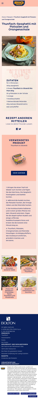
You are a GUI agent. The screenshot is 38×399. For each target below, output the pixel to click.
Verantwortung (8, 362)
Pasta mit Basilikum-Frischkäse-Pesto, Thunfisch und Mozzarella (9, 293)
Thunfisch (4, 335)
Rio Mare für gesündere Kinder (11, 351)
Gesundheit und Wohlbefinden (14, 344)
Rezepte (9, 17)
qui (26, 380)
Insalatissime (5, 337)
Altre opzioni (32, 396)
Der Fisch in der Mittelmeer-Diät (12, 346)
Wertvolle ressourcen (8, 349)
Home (4, 17)
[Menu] (2, 3)
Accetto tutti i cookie (13, 393)
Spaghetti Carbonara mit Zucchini (28, 290)
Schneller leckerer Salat (9, 269)
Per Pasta (4, 342)
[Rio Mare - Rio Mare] (19, 3)
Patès (3, 340)
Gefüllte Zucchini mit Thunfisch (28, 270)
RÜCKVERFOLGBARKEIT (10, 364)
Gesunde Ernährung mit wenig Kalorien (14, 353)
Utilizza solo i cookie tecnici (28, 393)
